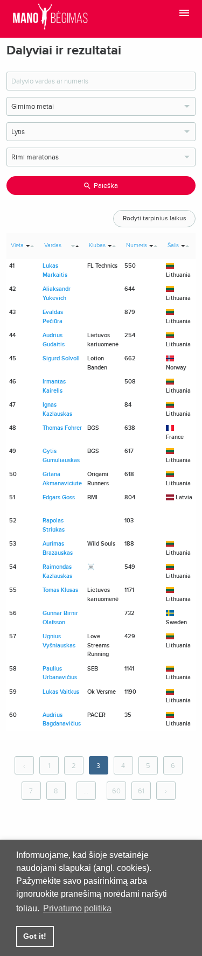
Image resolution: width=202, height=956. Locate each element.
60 (116, 791)
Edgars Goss (59, 497)
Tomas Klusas (60, 590)
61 (141, 791)
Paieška (106, 186)
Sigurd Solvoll (61, 358)
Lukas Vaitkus (61, 691)
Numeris (136, 245)
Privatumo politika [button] (77, 908)
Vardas (52, 245)
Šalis (173, 245)
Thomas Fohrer (62, 427)
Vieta (17, 245)
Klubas (97, 245)
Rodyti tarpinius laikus (154, 218)
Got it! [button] (34, 936)
